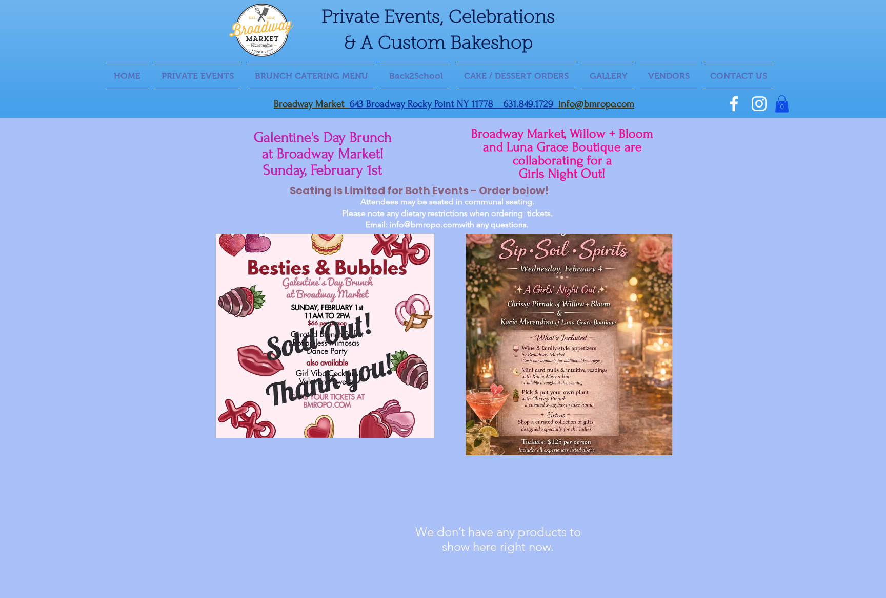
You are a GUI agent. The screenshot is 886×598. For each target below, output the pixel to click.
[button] (782, 103)
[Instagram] (759, 104)
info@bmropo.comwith (432, 224)
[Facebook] (734, 104)
